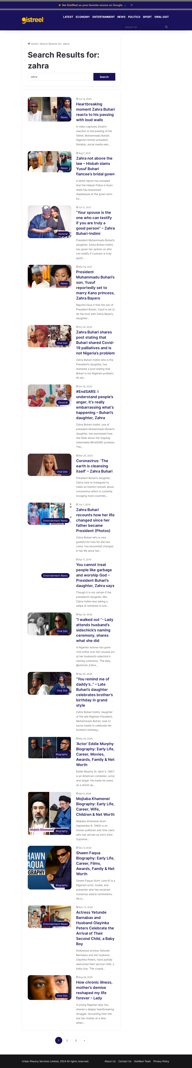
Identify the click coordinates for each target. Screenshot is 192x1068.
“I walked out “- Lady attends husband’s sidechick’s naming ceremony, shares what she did (94, 630)
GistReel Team (142, 1061)
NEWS (121, 16)
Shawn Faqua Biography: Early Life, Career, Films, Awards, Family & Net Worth (95, 863)
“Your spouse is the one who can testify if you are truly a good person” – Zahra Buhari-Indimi (95, 223)
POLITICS (134, 16)
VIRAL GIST (161, 16)
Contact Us (124, 1061)
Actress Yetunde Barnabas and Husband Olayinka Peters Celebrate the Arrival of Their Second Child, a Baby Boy (95, 928)
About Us (110, 1061)
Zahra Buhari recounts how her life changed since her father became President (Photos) (95, 520)
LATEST (68, 16)
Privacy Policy (161, 1061)
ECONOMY (83, 16)
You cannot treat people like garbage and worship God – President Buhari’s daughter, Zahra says (95, 575)
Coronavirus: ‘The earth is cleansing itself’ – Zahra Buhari (94, 466)
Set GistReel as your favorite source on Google (92, 5)
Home (34, 43)
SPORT (147, 16)
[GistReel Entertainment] (32, 20)
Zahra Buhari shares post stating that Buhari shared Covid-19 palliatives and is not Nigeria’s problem (95, 342)
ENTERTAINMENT (103, 16)
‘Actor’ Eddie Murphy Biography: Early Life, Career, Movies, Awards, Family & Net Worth (95, 754)
